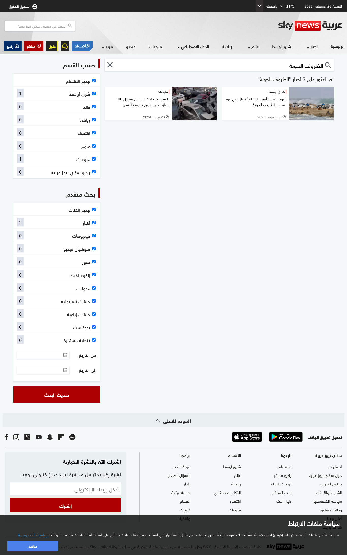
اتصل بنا (335, 466)
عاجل (52, 46)
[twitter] (27, 436)
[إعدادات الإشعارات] (65, 46)
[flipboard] (61, 436)
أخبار (314, 46)
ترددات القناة (281, 483)
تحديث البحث (56, 394)
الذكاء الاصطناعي (195, 46)
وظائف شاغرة (331, 509)
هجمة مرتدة (180, 492)
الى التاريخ (87, 369)
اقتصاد (235, 501)
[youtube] (39, 436)
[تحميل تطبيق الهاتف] (266, 437)
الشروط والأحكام (329, 492)
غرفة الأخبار (181, 466)
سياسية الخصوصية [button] (33, 534)
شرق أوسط (281, 46)
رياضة (227, 46)
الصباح (185, 501)
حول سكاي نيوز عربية (325, 475)
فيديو (131, 46)
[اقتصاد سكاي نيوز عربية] (82, 46)
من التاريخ (87, 354)
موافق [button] (32, 546)
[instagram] (16, 436)
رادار (187, 483)
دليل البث (283, 501)
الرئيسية (337, 46)
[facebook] (6, 436)
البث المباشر (281, 492)
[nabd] (72, 436)
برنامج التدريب (331, 483)
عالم (255, 46)
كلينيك (185, 509)
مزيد (109, 46)
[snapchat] (50, 436)
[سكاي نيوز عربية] (310, 26)
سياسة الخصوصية (327, 501)
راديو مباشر (282, 475)
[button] (33, 46)
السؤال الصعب (178, 475)
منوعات (155, 46)
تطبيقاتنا (284, 466)
